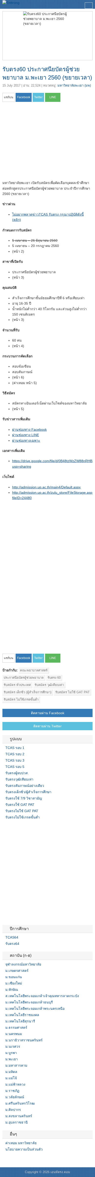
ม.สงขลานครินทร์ (18, 1116)
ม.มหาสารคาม (16, 1065)
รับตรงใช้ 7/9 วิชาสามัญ (23, 798)
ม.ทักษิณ (11, 990)
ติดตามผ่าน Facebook (47, 713)
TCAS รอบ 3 (14, 760)
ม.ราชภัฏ (12, 1091)
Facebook (4, 1159)
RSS (16, 1159)
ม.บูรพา (11, 1053)
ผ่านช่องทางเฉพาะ (26, 440)
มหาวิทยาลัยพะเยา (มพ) (74, 85)
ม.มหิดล (11, 1072)
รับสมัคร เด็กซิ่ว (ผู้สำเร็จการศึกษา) (27, 692)
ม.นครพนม (13, 1034)
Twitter (10, 1159)
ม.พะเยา (11, 1059)
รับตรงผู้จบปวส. (17, 773)
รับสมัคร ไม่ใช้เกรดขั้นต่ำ (21, 699)
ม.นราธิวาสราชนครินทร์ (24, 1040)
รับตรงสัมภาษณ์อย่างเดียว (24, 786)
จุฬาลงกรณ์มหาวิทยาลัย (23, 964)
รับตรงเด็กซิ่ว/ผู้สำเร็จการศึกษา (28, 792)
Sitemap (22, 1159)
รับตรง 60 (54, 677)
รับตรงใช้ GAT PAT (19, 805)
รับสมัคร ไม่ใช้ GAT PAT (72, 692)
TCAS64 (11, 937)
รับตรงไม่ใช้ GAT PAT (21, 811)
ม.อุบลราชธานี (16, 1122)
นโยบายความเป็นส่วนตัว (24, 1149)
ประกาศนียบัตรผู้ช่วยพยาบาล (24, 677)
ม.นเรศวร (12, 1046)
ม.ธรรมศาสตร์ (16, 1027)
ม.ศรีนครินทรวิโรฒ (20, 1103)
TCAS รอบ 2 (14, 754)
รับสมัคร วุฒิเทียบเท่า (49, 685)
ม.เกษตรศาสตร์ (16, 971)
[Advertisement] (43, 143)
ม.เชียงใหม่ (13, 983)
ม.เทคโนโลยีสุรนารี (20, 1021)
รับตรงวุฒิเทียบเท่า (19, 779)
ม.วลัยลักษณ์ (14, 1097)
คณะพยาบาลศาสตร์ (34, 670)
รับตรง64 (12, 944)
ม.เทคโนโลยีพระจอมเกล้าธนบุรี (29, 1002)
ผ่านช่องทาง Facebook (29, 429)
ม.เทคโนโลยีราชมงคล (22, 1015)
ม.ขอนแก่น (13, 977)
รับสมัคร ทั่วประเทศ (17, 685)
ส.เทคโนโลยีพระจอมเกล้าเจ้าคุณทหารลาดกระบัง (42, 996)
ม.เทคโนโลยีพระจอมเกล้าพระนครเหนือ (35, 1008)
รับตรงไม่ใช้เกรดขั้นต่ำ (22, 817)
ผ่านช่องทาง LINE (25, 435)
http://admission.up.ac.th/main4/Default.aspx (46, 487)
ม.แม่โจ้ (11, 1078)
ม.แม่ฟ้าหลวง (15, 1084)
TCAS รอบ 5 (14, 767)
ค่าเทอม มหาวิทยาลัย (21, 1143)
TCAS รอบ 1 (14, 748)
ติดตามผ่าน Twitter (47, 726)
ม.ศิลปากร (13, 1110)
